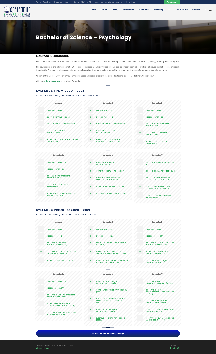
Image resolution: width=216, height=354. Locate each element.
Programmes (128, 9)
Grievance (58, 2)
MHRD (89, 2)
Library (76, 2)
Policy (115, 9)
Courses (67, 2)
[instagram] (178, 348)
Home (93, 9)
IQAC (171, 9)
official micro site (51, 81)
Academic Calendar (113, 2)
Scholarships (129, 2)
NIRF (82, 2)
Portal (38, 2)
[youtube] (174, 348)
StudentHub (182, 9)
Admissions (172, 2)
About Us (104, 9)
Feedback (47, 2)
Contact (196, 9)
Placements (143, 9)
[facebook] (170, 348)
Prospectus (98, 2)
